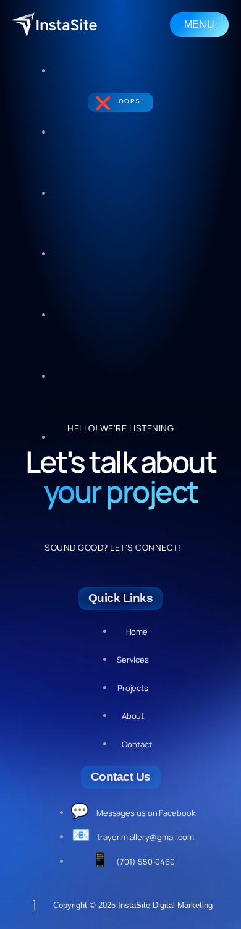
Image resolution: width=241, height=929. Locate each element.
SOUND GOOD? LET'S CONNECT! (112, 547)
